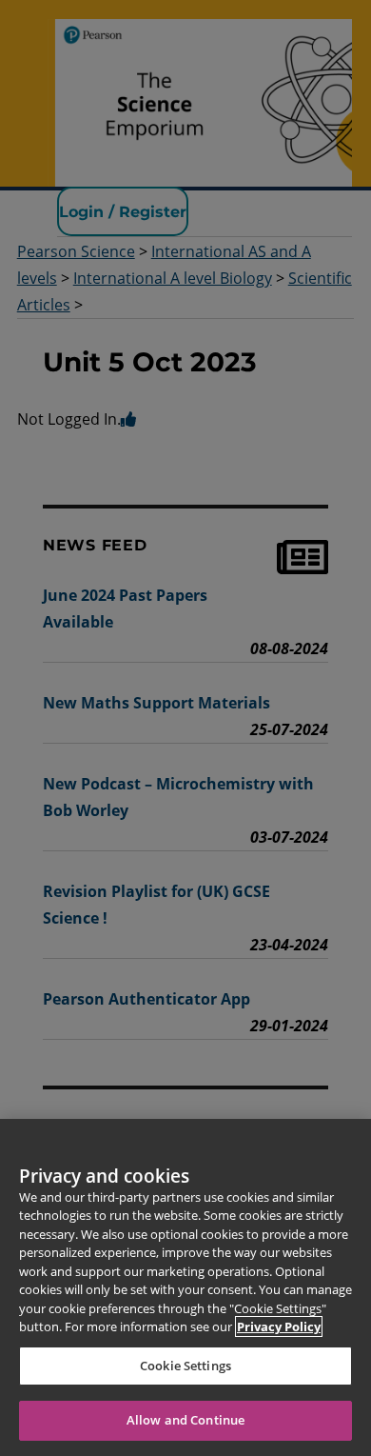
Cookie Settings (185, 1365)
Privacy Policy (279, 1326)
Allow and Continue (185, 1419)
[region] (185, 1287)
